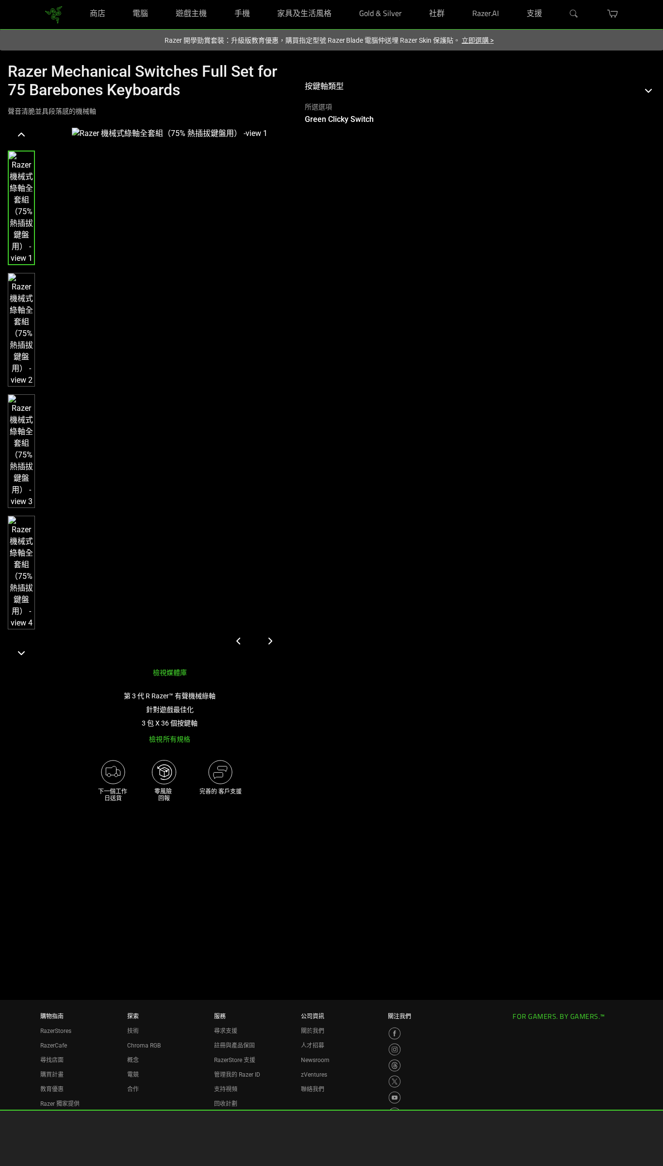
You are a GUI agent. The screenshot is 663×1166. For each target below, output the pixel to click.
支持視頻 (225, 1089)
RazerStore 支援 (234, 1060)
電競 (133, 1074)
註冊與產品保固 (234, 1045)
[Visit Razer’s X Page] (394, 1081)
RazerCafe (53, 1045)
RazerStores (55, 1031)
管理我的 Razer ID (237, 1074)
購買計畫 (52, 1074)
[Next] (21, 652)
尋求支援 (225, 1031)
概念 (133, 1060)
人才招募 (312, 1045)
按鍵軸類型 (324, 86)
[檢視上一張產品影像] (238, 641)
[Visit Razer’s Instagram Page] (394, 1049)
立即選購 (478, 40)
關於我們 (312, 1031)
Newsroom (315, 1060)
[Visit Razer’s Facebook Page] (394, 1033)
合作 (133, 1089)
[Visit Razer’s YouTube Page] (394, 1097)
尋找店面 (52, 1060)
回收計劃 (225, 1103)
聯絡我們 (312, 1089)
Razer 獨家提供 (60, 1103)
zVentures (314, 1074)
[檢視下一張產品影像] (270, 641)
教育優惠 (52, 1089)
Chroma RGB (144, 1045)
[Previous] (21, 135)
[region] (148, 393)
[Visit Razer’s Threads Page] (394, 1065)
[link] (53, 13)
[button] (21, 208)
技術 (133, 1031)
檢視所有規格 (169, 739)
